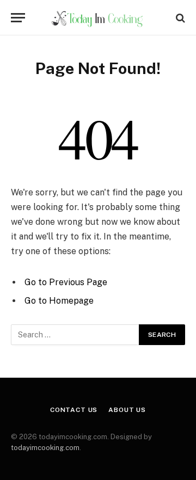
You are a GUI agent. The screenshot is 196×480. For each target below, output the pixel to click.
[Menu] (18, 17)
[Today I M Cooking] (98, 17)
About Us (127, 410)
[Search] (179, 17)
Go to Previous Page (65, 282)
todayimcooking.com (45, 448)
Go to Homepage (59, 301)
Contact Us (73, 410)
